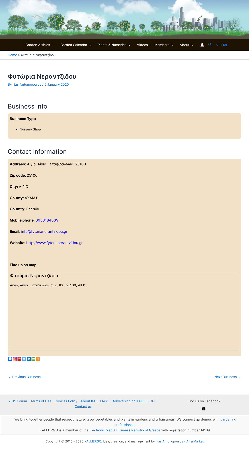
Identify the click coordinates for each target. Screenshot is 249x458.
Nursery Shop (30, 129)
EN (225, 45)
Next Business (227, 377)
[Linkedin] (29, 359)
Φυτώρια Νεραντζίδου (34, 275)
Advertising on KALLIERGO (134, 401)
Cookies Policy (66, 401)
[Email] (33, 359)
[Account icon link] (202, 45)
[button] (52, 45)
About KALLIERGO (95, 401)
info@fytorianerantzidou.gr (44, 231)
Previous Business (24, 377)
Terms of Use (40, 401)
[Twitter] (24, 359)
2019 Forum (18, 401)
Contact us (83, 406)
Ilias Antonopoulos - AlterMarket (180, 441)
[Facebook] (10, 359)
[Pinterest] (19, 359)
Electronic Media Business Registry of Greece (124, 430)
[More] (38, 359)
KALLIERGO (92, 441)
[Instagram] (15, 359)
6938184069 (47, 220)
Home (12, 55)
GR (218, 45)
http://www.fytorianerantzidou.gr (54, 243)
